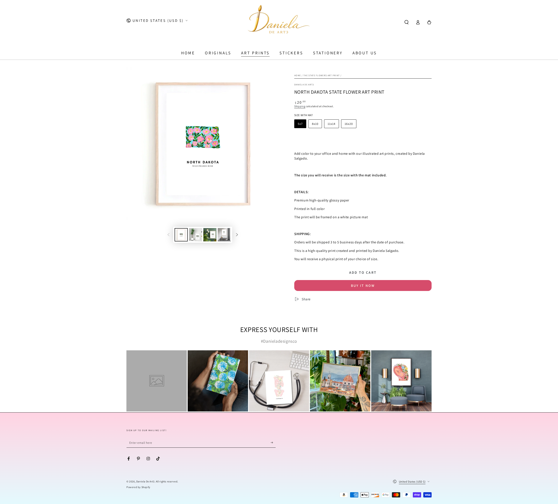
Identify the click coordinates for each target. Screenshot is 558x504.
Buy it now (363, 285)
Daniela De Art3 (145, 481)
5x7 (300, 124)
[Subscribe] (273, 442)
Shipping (299, 106)
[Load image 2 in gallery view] (195, 234)
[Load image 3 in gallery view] (209, 234)
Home (297, 75)
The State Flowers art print (321, 75)
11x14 (331, 124)
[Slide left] (168, 234)
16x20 (349, 124)
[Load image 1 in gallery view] (181, 234)
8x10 (315, 124)
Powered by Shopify (138, 487)
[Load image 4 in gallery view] (224, 234)
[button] (406, 22)
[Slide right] (237, 234)
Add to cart (363, 272)
